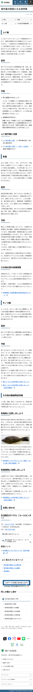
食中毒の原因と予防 (11, 599)
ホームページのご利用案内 (8, 679)
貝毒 (18, 19)
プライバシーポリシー (7, 684)
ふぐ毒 (4, 19)
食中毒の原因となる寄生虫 (12, 615)
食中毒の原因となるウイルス (13, 618)
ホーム (2, 626)
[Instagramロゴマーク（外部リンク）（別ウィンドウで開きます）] (14, 638)
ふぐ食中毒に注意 (9, 140)
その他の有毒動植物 (23, 23)
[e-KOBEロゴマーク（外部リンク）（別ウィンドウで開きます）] (17, 644)
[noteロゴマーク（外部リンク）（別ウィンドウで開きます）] (28, 638)
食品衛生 (17, 626)
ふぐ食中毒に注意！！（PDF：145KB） (16, 146)
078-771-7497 (9, 524)
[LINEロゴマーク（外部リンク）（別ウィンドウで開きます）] (23, 638)
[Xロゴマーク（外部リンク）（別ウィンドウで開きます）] (5, 638)
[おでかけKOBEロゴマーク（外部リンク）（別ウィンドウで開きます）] (21, 644)
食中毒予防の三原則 (10, 604)
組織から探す (6, 663)
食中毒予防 (24, 626)
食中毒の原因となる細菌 (12, 607)
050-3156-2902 (10, 529)
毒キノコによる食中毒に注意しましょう (16, 382)
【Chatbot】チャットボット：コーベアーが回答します (16, 541)
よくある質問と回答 (8, 666)
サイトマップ (5, 675)
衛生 (13, 626)
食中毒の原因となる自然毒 (12, 611)
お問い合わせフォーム (11, 534)
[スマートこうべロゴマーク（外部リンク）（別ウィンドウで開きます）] (12, 644)
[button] (15, 2)
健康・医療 (8, 626)
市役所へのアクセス (8, 659)
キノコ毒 (4, 23)
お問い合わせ (6, 670)
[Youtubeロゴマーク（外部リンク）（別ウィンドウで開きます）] (19, 639)
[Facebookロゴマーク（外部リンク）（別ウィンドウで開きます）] (9, 638)
